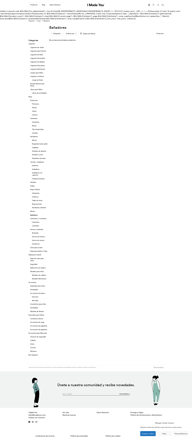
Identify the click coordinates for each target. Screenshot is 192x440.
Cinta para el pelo (36, 248)
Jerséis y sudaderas (37, 162)
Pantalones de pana (39, 158)
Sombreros (36, 244)
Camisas (35, 133)
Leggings (35, 148)
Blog (43, 5)
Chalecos (35, 197)
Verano (34, 108)
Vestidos (33, 182)
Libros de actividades (39, 93)
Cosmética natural (36, 319)
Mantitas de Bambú (37, 311)
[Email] (36, 422)
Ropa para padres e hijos (38, 251)
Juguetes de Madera (37, 62)
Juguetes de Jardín (37, 47)
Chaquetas (35, 193)
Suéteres (35, 166)
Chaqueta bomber (38, 179)
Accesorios (32, 282)
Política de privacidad (79, 436)
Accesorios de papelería (38, 326)
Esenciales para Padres (36, 315)
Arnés (32, 344)
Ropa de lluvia (37, 204)
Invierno (35, 115)
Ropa (39, 21)
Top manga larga (37, 129)
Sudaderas (35, 169)
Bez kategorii (33, 355)
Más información (159, 367)
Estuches (35, 297)
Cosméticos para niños (38, 304)
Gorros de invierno (38, 237)
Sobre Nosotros (55, 5)
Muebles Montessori (39, 279)
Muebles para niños (37, 271)
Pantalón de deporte (39, 151)
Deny (164, 434)
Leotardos (35, 226)
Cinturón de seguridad (38, 337)
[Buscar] (153, 5)
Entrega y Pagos (136, 412)
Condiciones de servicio (45, 436)
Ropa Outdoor (35, 190)
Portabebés (34, 290)
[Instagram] (32, 422)
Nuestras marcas (69, 415)
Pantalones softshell (39, 208)
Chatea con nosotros (36, 417)
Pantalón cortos (37, 155)
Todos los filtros (89, 33)
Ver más (65, 412)
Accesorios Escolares (37, 293)
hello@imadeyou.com (37, 415)
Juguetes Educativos (37, 66)
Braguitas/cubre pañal (39, 144)
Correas (33, 348)
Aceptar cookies (148, 434)
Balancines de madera (38, 268)
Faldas (32, 186)
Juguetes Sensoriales (37, 58)
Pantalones (34, 137)
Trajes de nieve (37, 200)
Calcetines (35, 222)
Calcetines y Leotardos (38, 218)
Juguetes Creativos (37, 76)
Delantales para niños (37, 286)
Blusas (34, 126)
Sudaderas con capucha (37, 174)
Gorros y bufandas (36, 229)
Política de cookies (113, 436)
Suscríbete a (124, 394)
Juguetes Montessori (37, 69)
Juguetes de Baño (36, 55)
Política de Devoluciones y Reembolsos (146, 415)
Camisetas (33, 118)
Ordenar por (70, 33)
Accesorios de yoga (37, 322)
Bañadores (34, 215)
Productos (33, 5)
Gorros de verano (38, 240)
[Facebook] (29, 422)
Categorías (56, 33)
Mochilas (35, 300)
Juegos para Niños (36, 73)
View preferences (180, 434)
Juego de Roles (37, 80)
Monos (34, 140)
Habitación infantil (34, 255)
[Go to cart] (162, 5)
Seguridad (33, 264)
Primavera (35, 104)
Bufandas (35, 233)
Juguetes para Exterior (38, 51)
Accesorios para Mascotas (37, 333)
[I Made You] (96, 5)
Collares (33, 340)
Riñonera (33, 351)
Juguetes (31, 44)
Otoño (34, 111)
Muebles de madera (39, 275)
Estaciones (34, 100)
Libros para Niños (36, 89)
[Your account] (158, 5)
